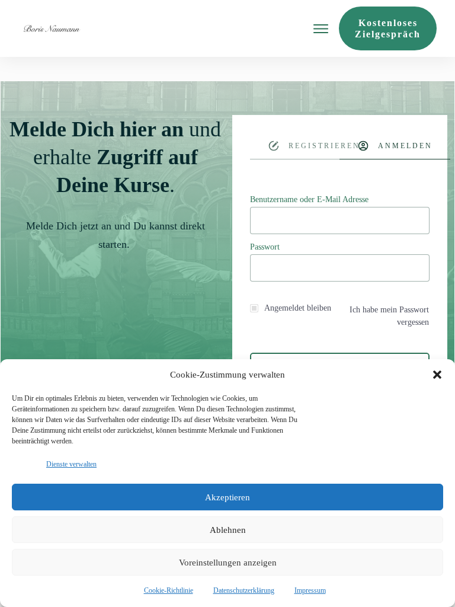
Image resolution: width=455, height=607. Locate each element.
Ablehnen (228, 530)
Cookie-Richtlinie (168, 590)
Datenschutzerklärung (243, 590)
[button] (437, 375)
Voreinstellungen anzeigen (228, 562)
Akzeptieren (227, 497)
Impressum (310, 590)
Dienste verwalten (71, 464)
